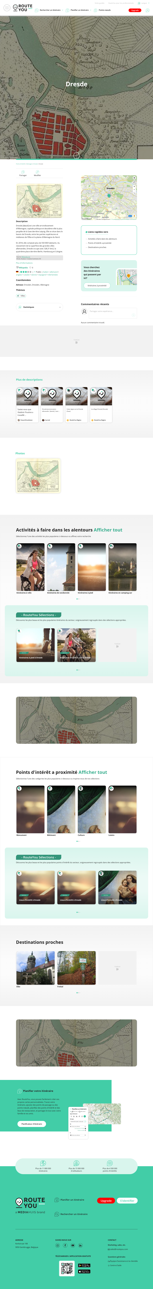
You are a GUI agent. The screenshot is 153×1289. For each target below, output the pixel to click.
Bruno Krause (10, 156)
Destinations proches (97, 247)
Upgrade (135, 10)
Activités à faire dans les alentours (102, 239)
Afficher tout (108, 530)
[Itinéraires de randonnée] (61, 567)
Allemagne (29, 164)
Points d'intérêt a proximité (99, 243)
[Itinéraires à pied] (92, 567)
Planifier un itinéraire (72, 1199)
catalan (27, 274)
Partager (23, 175)
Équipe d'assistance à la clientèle (124, 1261)
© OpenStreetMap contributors (128, 219)
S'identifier (127, 1201)
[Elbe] (35, 968)
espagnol (42, 274)
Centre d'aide (115, 1265)
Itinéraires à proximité (97, 285)
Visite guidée (99, 3)
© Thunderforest (114, 219)
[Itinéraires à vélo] (30, 567)
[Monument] (30, 809)
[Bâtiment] (61, 809)
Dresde (35, 164)
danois (34, 274)
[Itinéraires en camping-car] (123, 567)
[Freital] (76, 968)
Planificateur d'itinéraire (32, 1124)
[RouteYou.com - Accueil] (22, 7)
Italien (45, 272)
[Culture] (92, 809)
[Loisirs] (123, 809)
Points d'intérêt (20, 164)
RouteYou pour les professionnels (121, 3)
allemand (54, 272)
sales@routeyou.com (119, 1249)
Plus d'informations (24, 263)
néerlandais (53, 274)
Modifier (37, 175)
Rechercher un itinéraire (74, 1214)
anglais (19, 274)
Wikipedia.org (26, 257)
